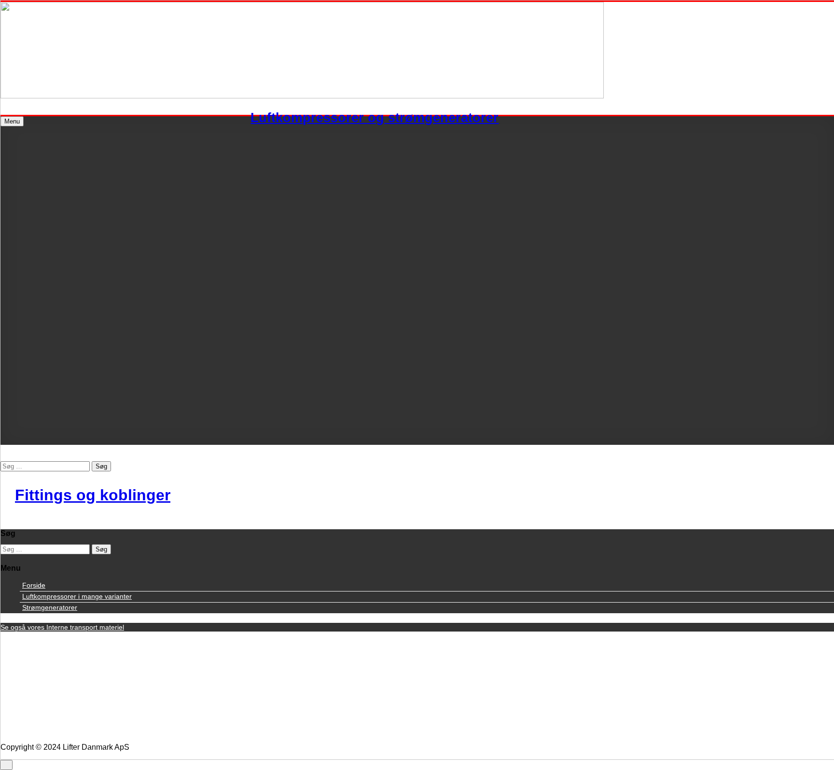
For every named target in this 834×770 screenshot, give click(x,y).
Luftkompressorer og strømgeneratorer (374, 117)
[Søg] (3, 457)
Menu (12, 121)
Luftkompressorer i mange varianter (77, 596)
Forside (33, 585)
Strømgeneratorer (49, 607)
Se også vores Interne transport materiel (62, 627)
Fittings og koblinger (92, 495)
